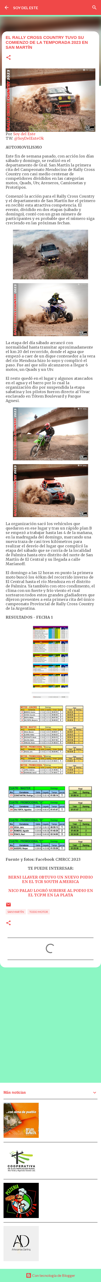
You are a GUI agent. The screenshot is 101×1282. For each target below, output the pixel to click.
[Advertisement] (50, 1024)
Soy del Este (24, 134)
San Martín (16, 912)
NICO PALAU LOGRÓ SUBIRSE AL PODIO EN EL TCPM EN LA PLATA (50, 892)
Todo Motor (38, 912)
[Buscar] (94, 7)
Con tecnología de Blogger (53, 1275)
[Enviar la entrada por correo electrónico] (8, 906)
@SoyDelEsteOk (29, 138)
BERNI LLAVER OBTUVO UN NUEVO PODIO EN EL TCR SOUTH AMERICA (50, 879)
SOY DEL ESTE (25, 7)
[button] (8, 58)
